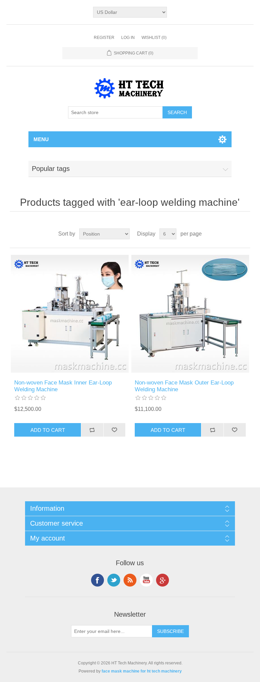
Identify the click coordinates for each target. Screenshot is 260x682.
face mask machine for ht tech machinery (142, 671)
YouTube (146, 580)
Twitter (113, 580)
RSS (130, 580)
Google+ (162, 580)
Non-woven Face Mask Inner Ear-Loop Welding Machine (63, 386)
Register (104, 37)
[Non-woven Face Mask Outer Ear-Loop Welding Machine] (190, 314)
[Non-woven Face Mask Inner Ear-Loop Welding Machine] (70, 314)
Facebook (97, 580)
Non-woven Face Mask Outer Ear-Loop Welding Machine (184, 386)
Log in (128, 37)
